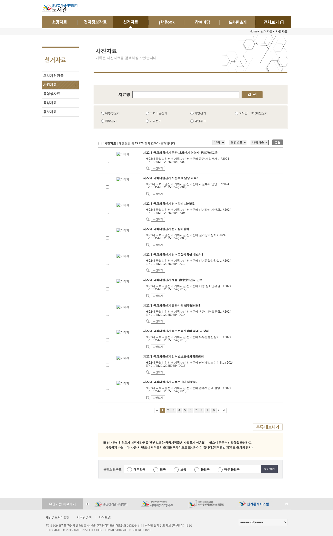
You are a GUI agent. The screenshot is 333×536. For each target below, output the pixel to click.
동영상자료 (51, 94)
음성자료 (50, 103)
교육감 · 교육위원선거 (253, 113)
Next (286, 504)
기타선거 (155, 121)
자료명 (124, 94)
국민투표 (200, 121)
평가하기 (269, 468)
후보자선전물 (53, 76)
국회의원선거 (158, 113)
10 (213, 410)
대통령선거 (112, 113)
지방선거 (200, 113)
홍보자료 (50, 112)
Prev (87, 504)
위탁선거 (110, 121)
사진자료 (50, 85)
